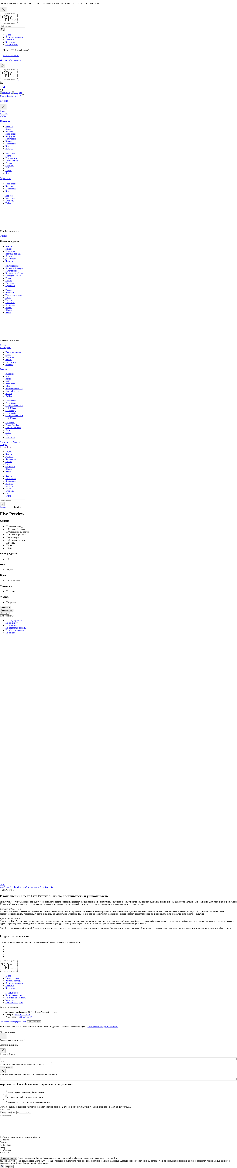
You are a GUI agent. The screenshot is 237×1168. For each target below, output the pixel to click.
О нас (8, 35)
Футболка (12, 602)
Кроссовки (10, 144)
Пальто (8, 278)
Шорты (8, 310)
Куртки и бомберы (14, 268)
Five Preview (14, 580)
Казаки (8, 141)
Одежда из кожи (13, 276)
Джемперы (10, 259)
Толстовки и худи (13, 295)
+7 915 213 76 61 (11, 55)
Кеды (7, 146)
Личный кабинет (8, 96)
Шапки (8, 307)
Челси (8, 173)
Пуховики (10, 285)
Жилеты (9, 261)
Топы (8, 297)
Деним (8, 256)
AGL (7, 381)
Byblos (8, 396)
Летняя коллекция (16, 540)
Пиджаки (9, 283)
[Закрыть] (2, 1050)
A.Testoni (9, 374)
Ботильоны (10, 139)
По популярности (13, 620)
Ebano (8, 432)
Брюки (8, 246)
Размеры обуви (12, 978)
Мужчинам (15, 60)
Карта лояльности (13, 995)
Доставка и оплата (14, 37)
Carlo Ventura (11, 403)
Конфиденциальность (15, 998)
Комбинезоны (12, 266)
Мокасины (10, 153)
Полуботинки (11, 161)
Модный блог (11, 44)
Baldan (8, 393)
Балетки (9, 126)
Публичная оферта (14, 1002)
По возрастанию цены (15, 628)
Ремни (8, 359)
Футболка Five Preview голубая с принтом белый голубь (26, 887)
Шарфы (9, 364)
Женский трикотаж (17, 534)
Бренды (11, 543)
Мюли (8, 156)
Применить (5, 607)
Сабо (7, 168)
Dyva (7, 430)
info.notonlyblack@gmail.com (13, 1022)
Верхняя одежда (13, 254)
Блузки (8, 249)
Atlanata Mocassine (13, 388)
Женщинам (5, 60)
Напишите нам (34, 1022)
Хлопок (11, 591)
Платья (8, 280)
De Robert (10, 422)
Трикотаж (10, 302)
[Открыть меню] (1, 63)
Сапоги (8, 163)
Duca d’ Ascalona (13, 427)
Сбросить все (6, 610)
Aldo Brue (10, 384)
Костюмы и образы (14, 273)
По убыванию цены (14, 630)
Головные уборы (13, 352)
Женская (5, 121)
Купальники (11, 271)
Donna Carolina (12, 425)
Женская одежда (15, 526)
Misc (10, 548)
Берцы (8, 129)
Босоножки (10, 134)
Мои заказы (10, 1000)
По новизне (10, 625)
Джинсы (9, 456)
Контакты (10, 42)
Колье (8, 354)
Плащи (8, 290)
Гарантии (9, 40)
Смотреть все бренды (10, 442)
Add (7, 376)
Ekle (7, 435)
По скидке (10, 633)
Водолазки (10, 251)
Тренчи (8, 300)
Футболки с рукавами (18, 532)
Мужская (5, 178)
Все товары (13, 537)
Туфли (8, 170)
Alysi (7, 386)
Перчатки (10, 357)
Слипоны (9, 165)
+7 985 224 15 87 (24, 1017)
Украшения (10, 362)
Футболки (10, 305)
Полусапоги (11, 158)
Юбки (8, 312)
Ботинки (9, 131)
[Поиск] (2, 29)
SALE (11, 545)
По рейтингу (11, 623)
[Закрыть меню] (3, 107)
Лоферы (9, 148)
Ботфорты (10, 136)
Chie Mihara (10, 408)
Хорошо (9, 1167)
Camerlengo (10, 401)
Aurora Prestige (12, 391)
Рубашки (9, 293)
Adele (8, 379)
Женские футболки (17, 529)
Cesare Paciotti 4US (14, 405)
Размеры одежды (13, 981)
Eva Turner (10, 437)
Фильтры (4, 613)
